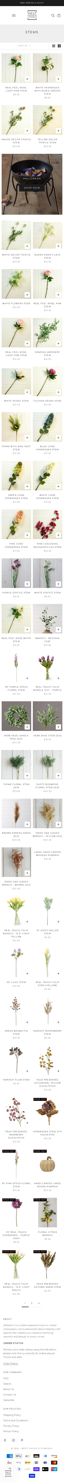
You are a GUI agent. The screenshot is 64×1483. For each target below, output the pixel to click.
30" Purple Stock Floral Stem (16, 688)
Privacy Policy (11, 1425)
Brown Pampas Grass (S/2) (16, 834)
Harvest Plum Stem (16, 1080)
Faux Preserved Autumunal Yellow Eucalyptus (47, 1083)
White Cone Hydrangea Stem (47, 496)
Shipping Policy (12, 1415)
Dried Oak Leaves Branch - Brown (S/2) (16, 883)
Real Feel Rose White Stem (16, 640)
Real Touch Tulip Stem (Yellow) (47, 984)
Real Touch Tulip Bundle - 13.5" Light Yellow (16, 933)
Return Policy (11, 1431)
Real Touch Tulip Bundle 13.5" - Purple (47, 688)
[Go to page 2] (38, 1303)
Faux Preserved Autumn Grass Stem (47, 1285)
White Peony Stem (16, 401)
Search (7, 1383)
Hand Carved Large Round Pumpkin (47, 1185)
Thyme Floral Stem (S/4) (16, 786)
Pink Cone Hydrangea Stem (16, 545)
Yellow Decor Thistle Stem (47, 141)
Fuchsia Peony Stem (47, 401)
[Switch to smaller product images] (59, 45)
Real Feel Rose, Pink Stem (48, 305)
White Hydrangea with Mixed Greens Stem (47, 91)
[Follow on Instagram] (13, 1440)
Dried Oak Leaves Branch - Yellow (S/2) (47, 834)
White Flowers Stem (16, 304)
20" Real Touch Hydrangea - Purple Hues (16, 1235)
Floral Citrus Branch (47, 1233)
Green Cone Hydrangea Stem (16, 496)
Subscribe (8, 1400)
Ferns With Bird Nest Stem (16, 448)
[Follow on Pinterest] (22, 1440)
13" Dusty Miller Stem (48, 932)
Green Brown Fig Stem (16, 1032)
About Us (8, 1389)
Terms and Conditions (15, 1420)
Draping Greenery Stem (47, 353)
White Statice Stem (47, 593)
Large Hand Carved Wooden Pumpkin (47, 853)
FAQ (5, 1378)
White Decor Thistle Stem (16, 256)
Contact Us (9, 1394)
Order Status (10, 1363)
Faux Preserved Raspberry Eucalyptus (16, 1135)
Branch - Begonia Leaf (47, 640)
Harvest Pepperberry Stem (47, 1032)
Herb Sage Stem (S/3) (47, 736)
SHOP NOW (32, 187)
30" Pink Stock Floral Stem (16, 1185)
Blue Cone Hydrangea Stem (47, 448)
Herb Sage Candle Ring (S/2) (16, 737)
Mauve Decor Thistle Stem (16, 141)
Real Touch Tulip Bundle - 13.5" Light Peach (16, 1287)
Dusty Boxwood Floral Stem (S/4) (47, 786)
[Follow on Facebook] (5, 1440)
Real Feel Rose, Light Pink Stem (16, 89)
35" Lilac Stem (16, 982)
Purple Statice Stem (16, 593)
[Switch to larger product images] (53, 45)
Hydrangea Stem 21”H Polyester (47, 1133)
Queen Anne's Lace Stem (47, 256)
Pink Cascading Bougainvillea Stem (47, 545)
